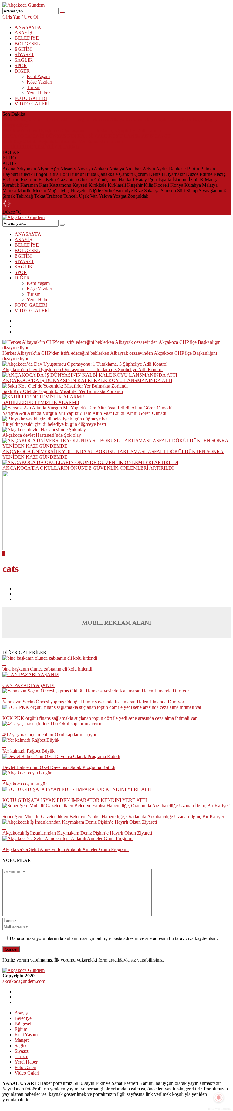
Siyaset (21, 1051)
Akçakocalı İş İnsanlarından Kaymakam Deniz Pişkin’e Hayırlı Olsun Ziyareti (77, 833)
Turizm (33, 87)
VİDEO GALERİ (32, 103)
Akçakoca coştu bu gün (25, 783)
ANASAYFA (28, 27)
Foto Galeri (25, 1067)
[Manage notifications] (219, 1097)
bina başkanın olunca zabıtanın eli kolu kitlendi (47, 669)
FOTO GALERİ (31, 98)
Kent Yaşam (38, 76)
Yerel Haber (38, 92)
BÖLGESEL (27, 43)
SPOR (21, 65)
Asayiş (21, 1012)
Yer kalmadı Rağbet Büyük (28, 751)
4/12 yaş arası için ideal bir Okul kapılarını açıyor (49, 734)
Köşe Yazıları (39, 81)
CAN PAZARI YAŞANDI (28, 685)
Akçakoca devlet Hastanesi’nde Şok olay (41, 435)
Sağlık (21, 1045)
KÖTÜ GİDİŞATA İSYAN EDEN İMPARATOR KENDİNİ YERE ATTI (74, 800)
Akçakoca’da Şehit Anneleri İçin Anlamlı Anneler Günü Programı (65, 849)
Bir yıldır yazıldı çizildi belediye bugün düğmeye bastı (54, 424)
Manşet (22, 1040)
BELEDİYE (27, 38)
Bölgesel (23, 1023)
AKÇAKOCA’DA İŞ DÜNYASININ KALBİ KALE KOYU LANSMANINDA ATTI (87, 135)
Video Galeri (27, 1072)
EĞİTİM (23, 49)
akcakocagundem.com (23, 981)
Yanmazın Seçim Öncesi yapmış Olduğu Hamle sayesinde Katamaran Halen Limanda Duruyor (93, 701)
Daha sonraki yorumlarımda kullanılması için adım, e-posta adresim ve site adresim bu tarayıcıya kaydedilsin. (114, 938)
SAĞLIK (24, 60)
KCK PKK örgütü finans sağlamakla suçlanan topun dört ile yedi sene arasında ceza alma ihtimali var (99, 718)
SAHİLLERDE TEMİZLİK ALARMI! (40, 146)
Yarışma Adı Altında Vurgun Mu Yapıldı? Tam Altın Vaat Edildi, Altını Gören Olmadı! (85, 413)
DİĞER (22, 70)
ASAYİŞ (23, 32)
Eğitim (21, 1029)
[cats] (78, 548)
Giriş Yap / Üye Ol (20, 16)
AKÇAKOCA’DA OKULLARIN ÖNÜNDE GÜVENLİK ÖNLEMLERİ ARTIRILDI (88, 467)
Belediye (23, 1018)
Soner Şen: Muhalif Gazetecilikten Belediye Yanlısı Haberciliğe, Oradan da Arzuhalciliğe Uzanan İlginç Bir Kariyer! (114, 816)
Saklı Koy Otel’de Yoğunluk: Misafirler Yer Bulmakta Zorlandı (62, 141)
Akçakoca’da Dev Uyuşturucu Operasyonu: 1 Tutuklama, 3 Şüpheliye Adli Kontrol (82, 130)
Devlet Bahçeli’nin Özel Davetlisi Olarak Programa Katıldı (58, 767)
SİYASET (24, 54)
